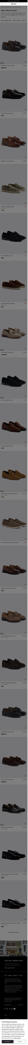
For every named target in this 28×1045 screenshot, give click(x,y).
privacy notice (17, 1038)
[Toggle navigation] (2, 4)
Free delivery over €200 (14, 1)
